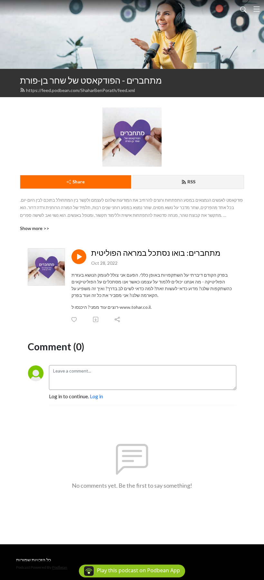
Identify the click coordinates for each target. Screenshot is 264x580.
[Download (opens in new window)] (96, 319)
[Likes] (74, 319)
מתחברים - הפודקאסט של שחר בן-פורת (91, 80)
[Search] (243, 9)
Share (78, 181)
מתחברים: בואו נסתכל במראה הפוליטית (155, 252)
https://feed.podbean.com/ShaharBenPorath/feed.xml (80, 90)
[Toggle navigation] (256, 9)
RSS (191, 181)
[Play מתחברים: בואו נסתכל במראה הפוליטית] (78, 256)
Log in (96, 396)
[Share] (117, 319)
